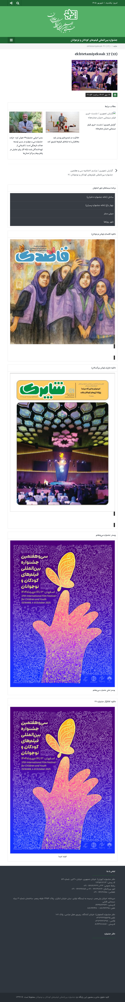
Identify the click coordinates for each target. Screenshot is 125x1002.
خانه (115, 46)
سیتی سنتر (108, 213)
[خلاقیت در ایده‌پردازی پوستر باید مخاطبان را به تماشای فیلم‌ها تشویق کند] (62, 122)
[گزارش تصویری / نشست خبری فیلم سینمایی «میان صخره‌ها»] (99, 116)
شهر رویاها (108, 222)
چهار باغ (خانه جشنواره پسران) (99, 205)
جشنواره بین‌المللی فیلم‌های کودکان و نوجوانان (94, 40)
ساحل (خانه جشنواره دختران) (100, 197)
